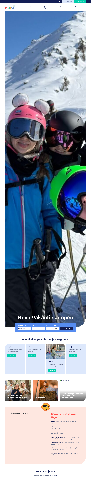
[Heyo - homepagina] (10, 7)
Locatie (49, 325)
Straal (56, 325)
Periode (35, 325)
